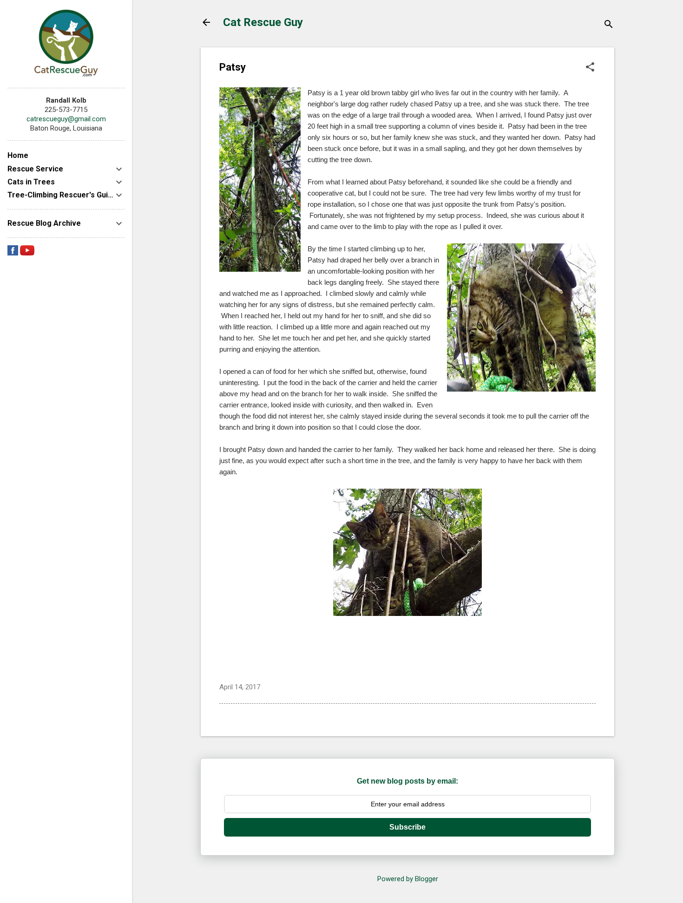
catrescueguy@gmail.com (66, 119)
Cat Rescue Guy (263, 22)
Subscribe (407, 827)
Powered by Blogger (407, 879)
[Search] (608, 25)
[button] (590, 67)
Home (17, 155)
